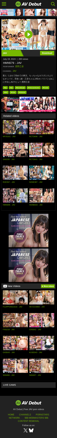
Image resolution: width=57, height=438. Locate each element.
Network (14, 418)
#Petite (13, 92)
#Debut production (33, 87)
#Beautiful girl (20, 87)
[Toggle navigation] (4, 4)
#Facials (45, 87)
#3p (5, 87)
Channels (25, 415)
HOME (11, 415)
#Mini (5, 92)
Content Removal (28, 421)
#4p (11, 87)
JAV (14, 71)
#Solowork (22, 92)
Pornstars (42, 415)
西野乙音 (19, 66)
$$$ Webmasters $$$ (36, 418)
